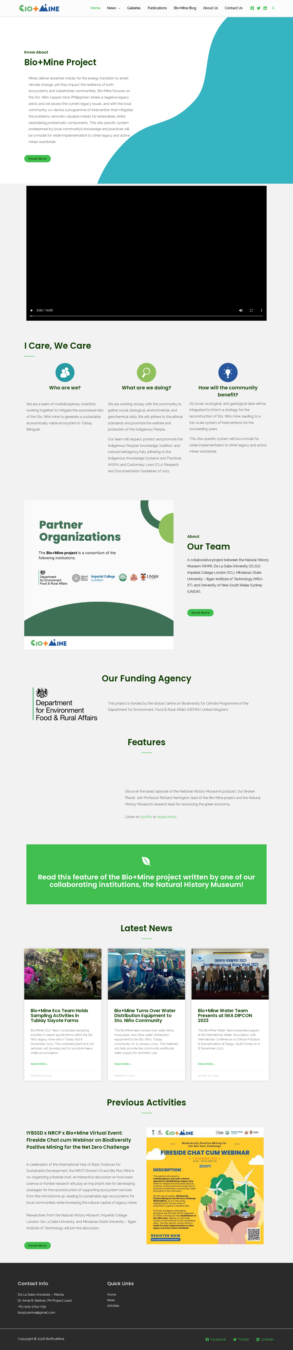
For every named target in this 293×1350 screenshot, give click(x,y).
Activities (113, 1305)
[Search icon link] (273, 8)
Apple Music (167, 817)
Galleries (134, 8)
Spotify (146, 817)
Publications (157, 8)
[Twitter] (259, 8)
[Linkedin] (265, 8)
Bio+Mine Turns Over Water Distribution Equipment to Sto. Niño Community (145, 1015)
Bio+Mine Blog (185, 8)
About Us (210, 8)
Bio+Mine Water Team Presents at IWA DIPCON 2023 (225, 1015)
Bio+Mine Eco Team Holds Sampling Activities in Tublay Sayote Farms (59, 1015)
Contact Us (234, 8)
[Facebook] (252, 8)
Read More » (39, 1063)
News (111, 8)
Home (95, 8)
